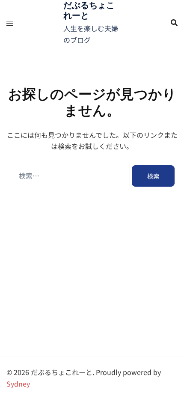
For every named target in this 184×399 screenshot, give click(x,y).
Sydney (18, 383)
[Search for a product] (174, 22)
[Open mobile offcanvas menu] (9, 23)
